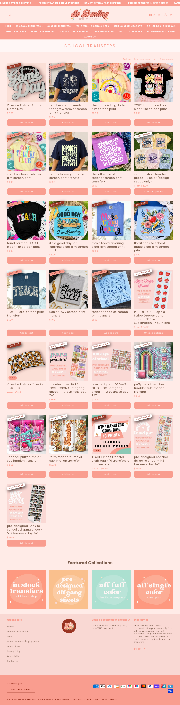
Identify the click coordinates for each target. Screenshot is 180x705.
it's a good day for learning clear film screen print (68, 246)
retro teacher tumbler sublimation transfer (65, 458)
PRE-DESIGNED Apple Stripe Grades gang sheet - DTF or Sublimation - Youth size (152, 317)
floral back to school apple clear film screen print (151, 246)
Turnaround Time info (18, 631)
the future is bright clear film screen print (110, 107)
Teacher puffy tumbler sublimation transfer (24, 458)
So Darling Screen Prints (26, 699)
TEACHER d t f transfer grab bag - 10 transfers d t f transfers (111, 460)
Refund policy (79, 699)
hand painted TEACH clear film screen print (23, 245)
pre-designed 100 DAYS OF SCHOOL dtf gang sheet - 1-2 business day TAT (110, 390)
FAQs (9, 636)
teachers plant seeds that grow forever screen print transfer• (68, 108)
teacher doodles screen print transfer (110, 313)
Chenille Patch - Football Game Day (25, 107)
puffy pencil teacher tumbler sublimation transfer (149, 388)
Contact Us (12, 661)
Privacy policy (93, 699)
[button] (10, 15)
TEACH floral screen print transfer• (25, 313)
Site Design (45, 699)
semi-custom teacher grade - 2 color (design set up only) (151, 177)
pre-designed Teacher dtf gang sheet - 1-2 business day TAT (151, 460)
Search (10, 626)
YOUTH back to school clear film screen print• (151, 107)
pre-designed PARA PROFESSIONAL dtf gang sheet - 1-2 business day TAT (67, 390)
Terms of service (109, 699)
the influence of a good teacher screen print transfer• (109, 177)
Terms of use (13, 646)
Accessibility (13, 656)
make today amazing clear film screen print (108, 245)
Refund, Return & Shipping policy (23, 641)
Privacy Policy (13, 651)
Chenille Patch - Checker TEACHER (26, 386)
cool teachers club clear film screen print (25, 176)
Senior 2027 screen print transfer (67, 313)
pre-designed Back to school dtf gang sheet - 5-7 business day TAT (25, 529)
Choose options (153, 191)
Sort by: (127, 59)
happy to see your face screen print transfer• (66, 176)
